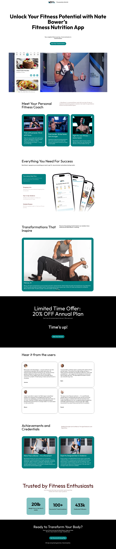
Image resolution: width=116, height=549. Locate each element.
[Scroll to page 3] (59, 290)
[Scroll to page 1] (56, 290)
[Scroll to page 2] (57, 290)
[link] (58, 43)
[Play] (58, 72)
